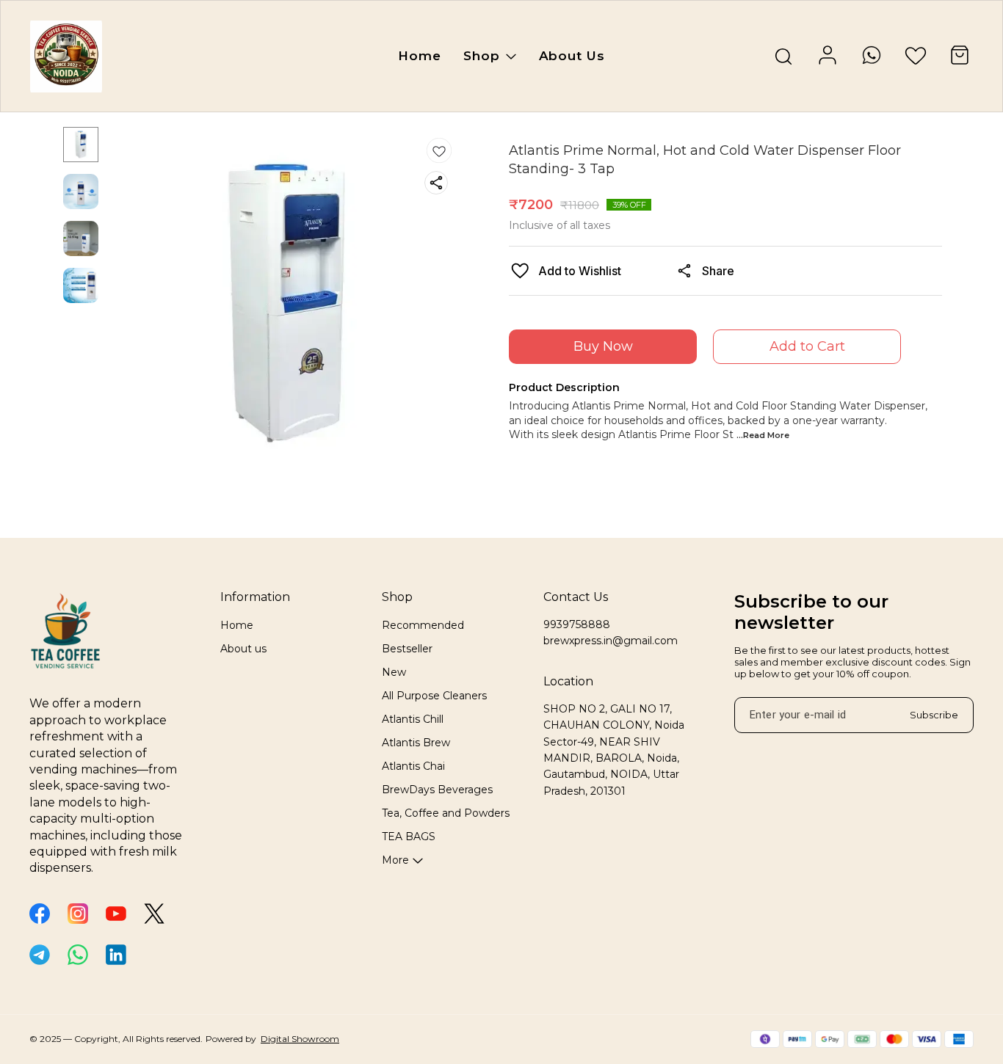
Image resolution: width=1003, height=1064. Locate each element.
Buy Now (603, 346)
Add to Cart (807, 346)
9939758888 (576, 624)
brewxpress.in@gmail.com (610, 640)
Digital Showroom (300, 1038)
